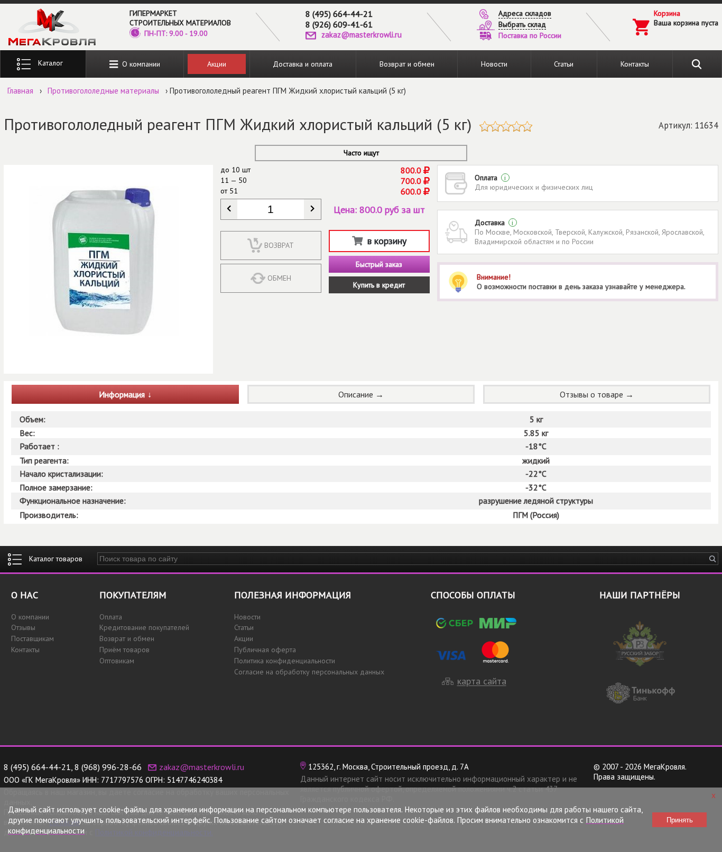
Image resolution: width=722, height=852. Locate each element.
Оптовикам (116, 660)
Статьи (563, 64)
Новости (494, 64)
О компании (139, 64)
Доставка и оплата (302, 64)
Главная (20, 91)
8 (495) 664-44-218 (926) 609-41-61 (339, 19)
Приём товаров (124, 649)
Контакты (635, 64)
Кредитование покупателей (144, 627)
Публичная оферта (265, 649)
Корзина (667, 13)
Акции (216, 64)
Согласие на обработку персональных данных (309, 672)
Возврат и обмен (406, 64)
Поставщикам (32, 638)
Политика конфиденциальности (284, 660)
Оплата (110, 617)
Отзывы (23, 627)
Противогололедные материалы (103, 91)
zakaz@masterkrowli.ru (361, 35)
